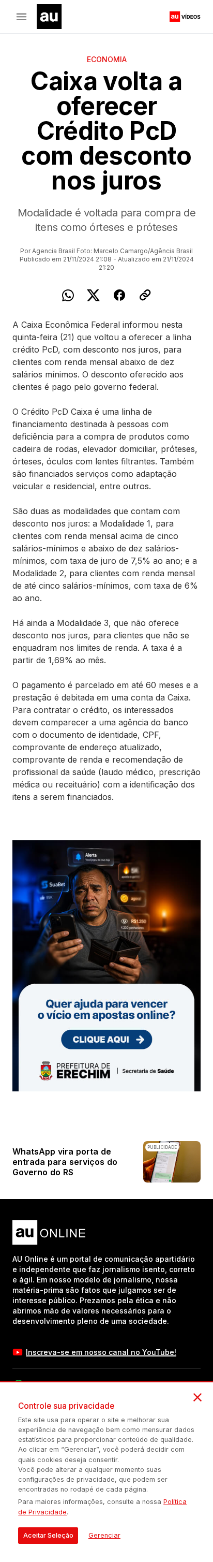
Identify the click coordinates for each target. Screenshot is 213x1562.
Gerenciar (104, 1535)
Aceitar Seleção (48, 1535)
